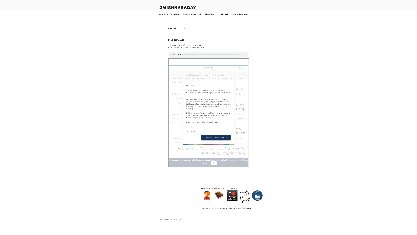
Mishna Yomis (210, 14)
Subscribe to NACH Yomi (192, 14)
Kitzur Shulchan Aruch (240, 14)
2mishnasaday (177, 7)
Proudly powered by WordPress (170, 219)
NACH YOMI (223, 14)
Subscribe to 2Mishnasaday (169, 14)
